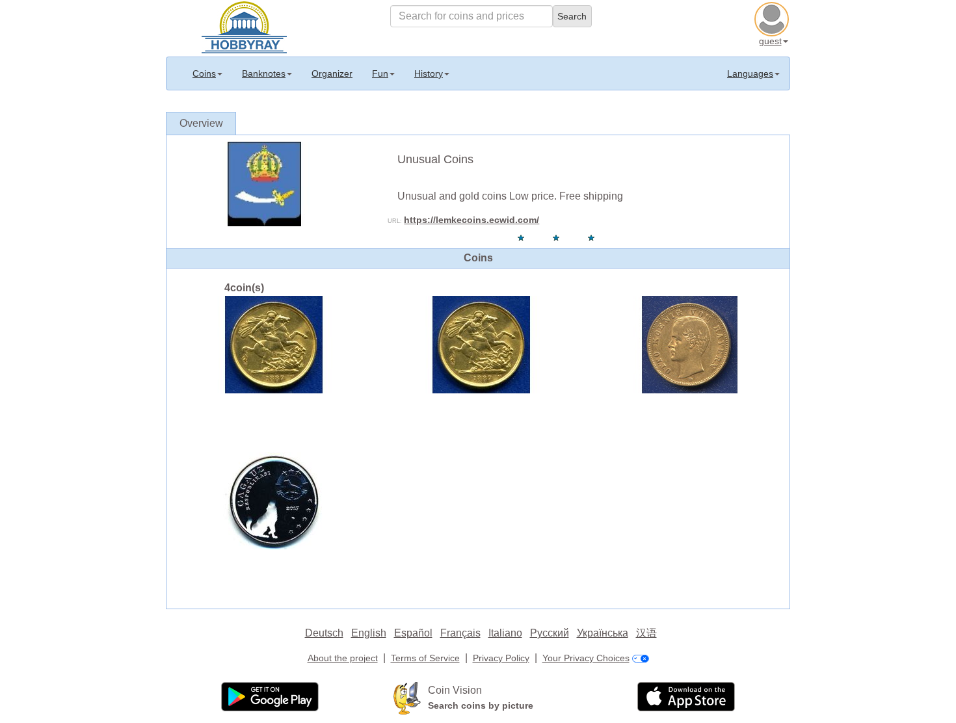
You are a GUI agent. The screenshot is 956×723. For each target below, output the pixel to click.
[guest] (773, 17)
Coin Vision (455, 690)
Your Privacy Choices (586, 658)
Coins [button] (204, 73)
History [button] (428, 73)
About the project (343, 658)
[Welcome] (244, 26)
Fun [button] (380, 73)
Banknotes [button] (263, 73)
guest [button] (770, 41)
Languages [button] (750, 73)
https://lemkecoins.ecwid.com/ (471, 220)
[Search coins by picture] (407, 697)
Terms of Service (425, 658)
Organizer (332, 73)
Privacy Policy (501, 658)
